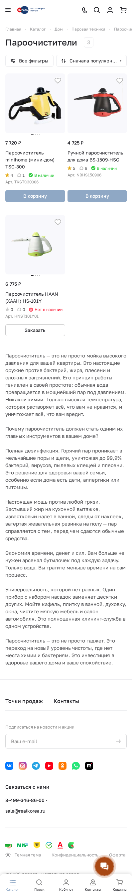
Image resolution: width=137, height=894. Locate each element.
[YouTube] (49, 766)
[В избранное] (58, 80)
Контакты (66, 701)
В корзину (35, 196)
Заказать (35, 330)
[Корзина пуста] (123, 10)
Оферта (117, 854)
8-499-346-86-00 (25, 800)
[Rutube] (89, 766)
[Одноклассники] (63, 766)
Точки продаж (24, 701)
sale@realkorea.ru (25, 811)
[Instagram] (23, 766)
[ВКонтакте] (9, 766)
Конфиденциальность (75, 854)
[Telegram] (36, 766)
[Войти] (110, 10)
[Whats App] (76, 766)
